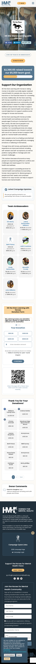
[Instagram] (18, 578)
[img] (10, 216)
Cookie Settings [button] (9, 655)
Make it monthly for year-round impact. (19, 354)
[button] (8, 42)
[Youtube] (21, 578)
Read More (6, 650)
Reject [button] (19, 655)
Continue (18, 361)
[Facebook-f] (15, 578)
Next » (21, 477)
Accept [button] (7, 659)
